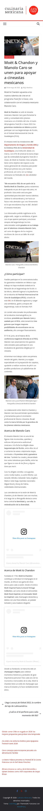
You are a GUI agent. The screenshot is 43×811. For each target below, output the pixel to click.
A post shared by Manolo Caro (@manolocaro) (24, 563)
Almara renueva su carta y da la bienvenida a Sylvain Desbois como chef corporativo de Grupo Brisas (21, 771)
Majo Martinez (27, 88)
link (9, 300)
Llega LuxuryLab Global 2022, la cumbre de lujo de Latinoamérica (23, 704)
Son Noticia (9, 57)
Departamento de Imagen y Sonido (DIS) (20, 145)
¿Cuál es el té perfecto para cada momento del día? (23, 714)
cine (27, 175)
